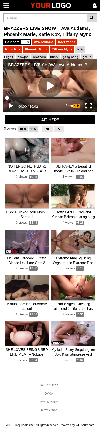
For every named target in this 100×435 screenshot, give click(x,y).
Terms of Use (49, 410)
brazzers (39, 57)
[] (92, 17)
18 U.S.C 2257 (49, 385)
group (87, 57)
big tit (9, 57)
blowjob (23, 57)
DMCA (49, 393)
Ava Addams (43, 42)
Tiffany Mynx (62, 49)
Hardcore (17, 42)
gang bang (70, 57)
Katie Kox (12, 49)
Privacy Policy (49, 401)
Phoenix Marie (36, 49)
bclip (80, 49)
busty (54, 57)
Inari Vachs (66, 42)
